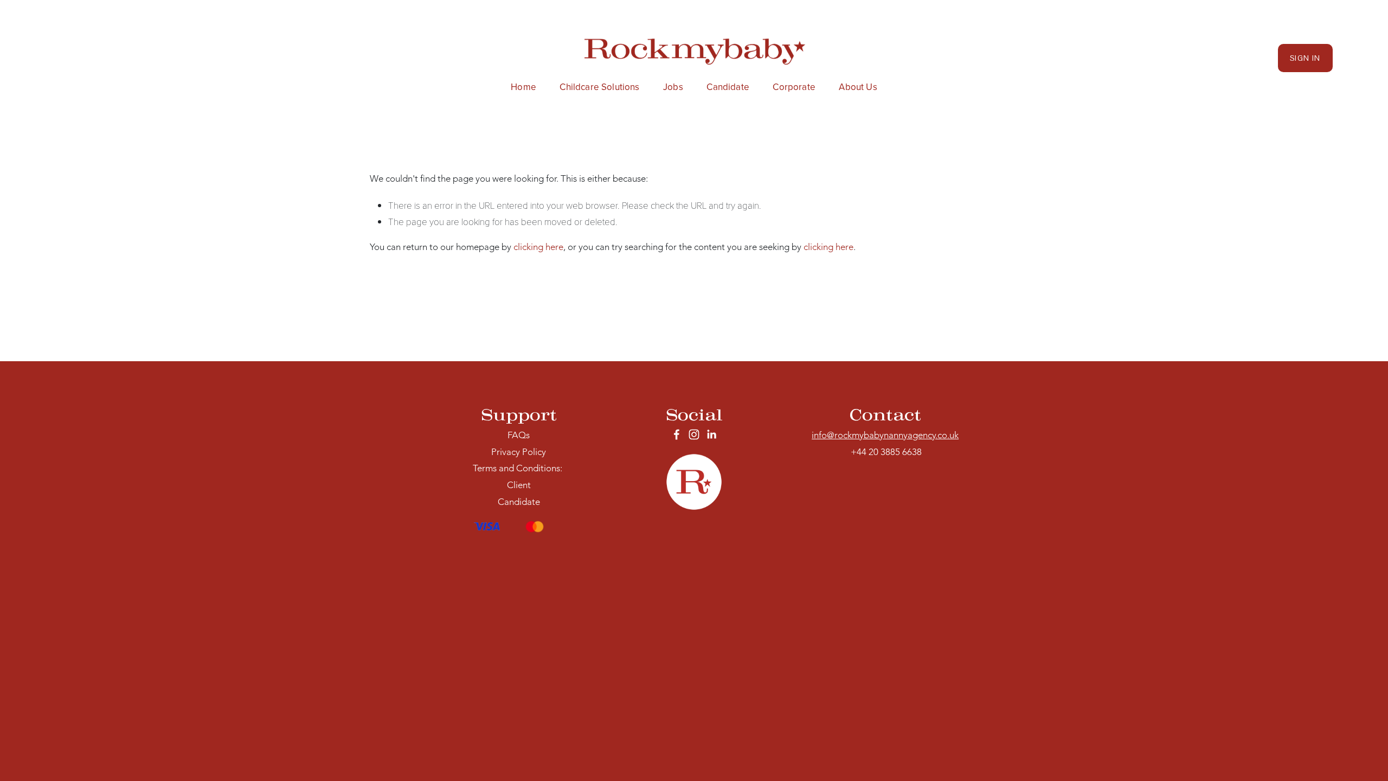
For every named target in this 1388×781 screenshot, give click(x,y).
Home (523, 86)
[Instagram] (694, 434)
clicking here (538, 247)
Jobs (673, 86)
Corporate (794, 86)
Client (519, 485)
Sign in (1305, 58)
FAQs (518, 435)
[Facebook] (676, 434)
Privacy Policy (518, 452)
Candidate (727, 86)
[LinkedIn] (711, 434)
